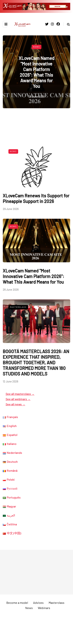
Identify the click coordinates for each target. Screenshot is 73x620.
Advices (38, 602)
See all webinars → (18, 399)
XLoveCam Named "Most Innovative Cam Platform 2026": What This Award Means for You (36, 72)
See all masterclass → (20, 394)
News (36, 47)
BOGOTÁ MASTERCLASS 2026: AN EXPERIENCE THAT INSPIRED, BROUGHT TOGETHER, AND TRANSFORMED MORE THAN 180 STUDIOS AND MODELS (36, 362)
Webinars (44, 608)
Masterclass (18, 307)
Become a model (17, 602)
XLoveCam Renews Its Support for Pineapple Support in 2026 (36, 198)
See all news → (15, 404)
